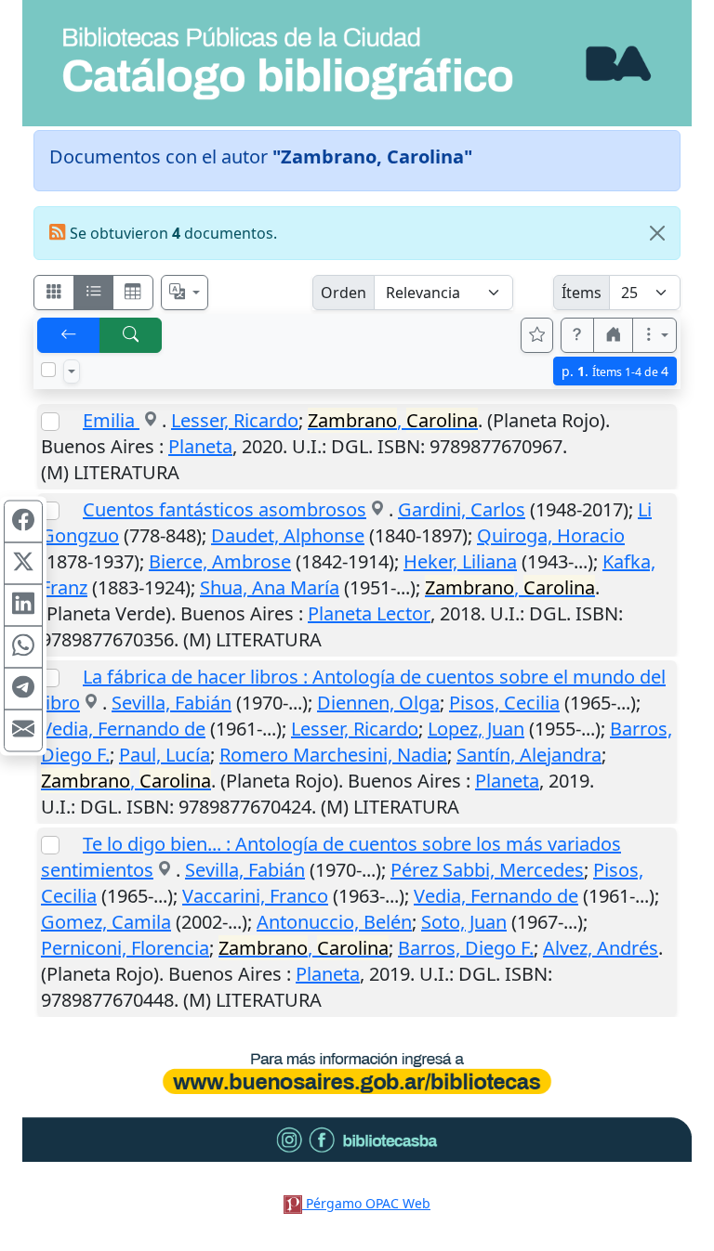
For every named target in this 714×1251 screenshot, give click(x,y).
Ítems (582, 292)
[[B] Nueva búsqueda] (131, 335)
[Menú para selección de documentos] (71, 371)
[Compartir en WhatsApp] (23, 646)
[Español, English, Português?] (185, 292)
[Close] (657, 233)
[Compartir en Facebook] (23, 521)
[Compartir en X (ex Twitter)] (23, 562)
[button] (577, 335)
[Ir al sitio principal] (357, 63)
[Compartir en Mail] (23, 730)
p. (615, 371)
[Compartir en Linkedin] (23, 604)
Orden (343, 292)
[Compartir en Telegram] (23, 688)
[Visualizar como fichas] (53, 292)
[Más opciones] (654, 335)
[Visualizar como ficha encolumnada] (93, 292)
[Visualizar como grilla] (132, 292)
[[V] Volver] (68, 335)
